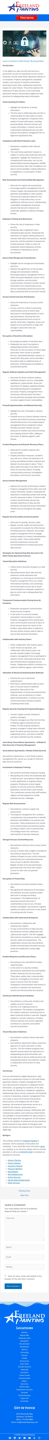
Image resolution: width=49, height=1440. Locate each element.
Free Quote (27, 17)
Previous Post (24, 1191)
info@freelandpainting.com (27, 1422)
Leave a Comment (10, 61)
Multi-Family (24, 61)
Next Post (24, 1195)
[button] (2, 17)
